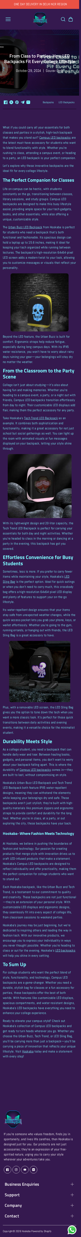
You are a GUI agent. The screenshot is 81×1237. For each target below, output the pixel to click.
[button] (70, 19)
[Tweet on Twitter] (11, 102)
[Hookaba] (40, 19)
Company (13, 1205)
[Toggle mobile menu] (18, 19)
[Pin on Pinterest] (17, 102)
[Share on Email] (28, 102)
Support (12, 1195)
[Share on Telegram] (22, 102)
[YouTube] (25, 1169)
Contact (12, 1216)
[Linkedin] (33, 1169)
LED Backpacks (66, 102)
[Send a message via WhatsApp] (72, 1230)
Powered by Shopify (41, 1231)
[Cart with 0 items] (70, 19)
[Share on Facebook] (5, 102)
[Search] (63, 19)
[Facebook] (7, 1169)
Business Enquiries (22, 1184)
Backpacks (48, 102)
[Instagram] (16, 1169)
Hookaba (26, 1231)
